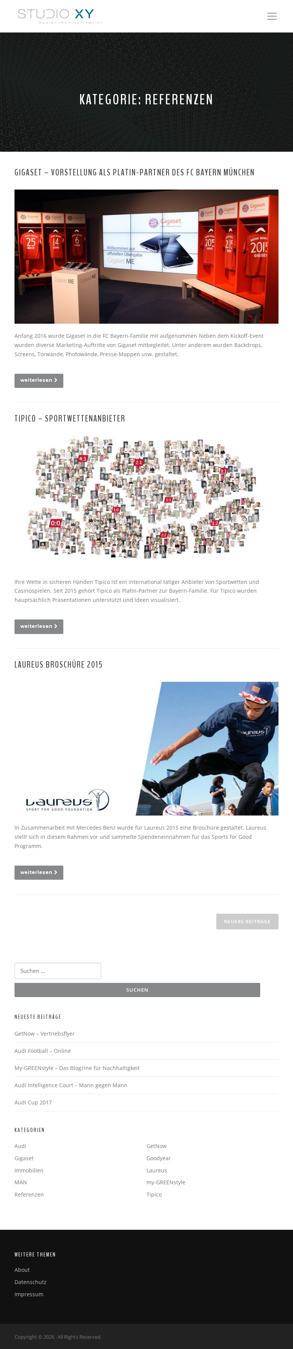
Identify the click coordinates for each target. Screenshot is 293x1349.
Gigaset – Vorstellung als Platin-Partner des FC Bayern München (134, 172)
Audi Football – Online (42, 1050)
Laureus (156, 1170)
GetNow (156, 1146)
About (22, 1269)
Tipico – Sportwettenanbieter (70, 419)
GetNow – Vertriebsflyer (44, 1033)
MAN (20, 1182)
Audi (20, 1146)
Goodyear (158, 1158)
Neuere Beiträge (247, 921)
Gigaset (24, 1158)
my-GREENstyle (165, 1182)
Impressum (28, 1294)
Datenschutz (30, 1282)
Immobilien (28, 1170)
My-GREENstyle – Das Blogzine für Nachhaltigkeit (77, 1068)
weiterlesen (36, 380)
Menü (272, 16)
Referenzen (29, 1194)
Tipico (154, 1194)
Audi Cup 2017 (33, 1102)
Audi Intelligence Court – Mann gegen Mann (70, 1085)
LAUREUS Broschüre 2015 (58, 665)
